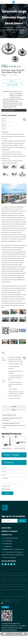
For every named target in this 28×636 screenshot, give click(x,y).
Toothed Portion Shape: (9, 105)
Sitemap (10, 628)
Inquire (11, 81)
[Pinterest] (14, 564)
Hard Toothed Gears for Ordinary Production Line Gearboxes (16, 448)
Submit (7, 493)
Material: (5, 107)
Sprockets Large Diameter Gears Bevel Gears (12, 419)
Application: (6, 91)
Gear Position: (7, 101)
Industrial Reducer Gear (9, 415)
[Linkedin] (5, 564)
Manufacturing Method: (9, 103)
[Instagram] (11, 564)
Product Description (8, 110)
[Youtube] (8, 564)
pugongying (13, 630)
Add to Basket (11, 85)
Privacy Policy (18, 628)
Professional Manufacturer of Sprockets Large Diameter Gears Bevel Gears (13, 425)
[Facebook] (2, 564)
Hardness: (5, 99)
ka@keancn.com (8, 549)
